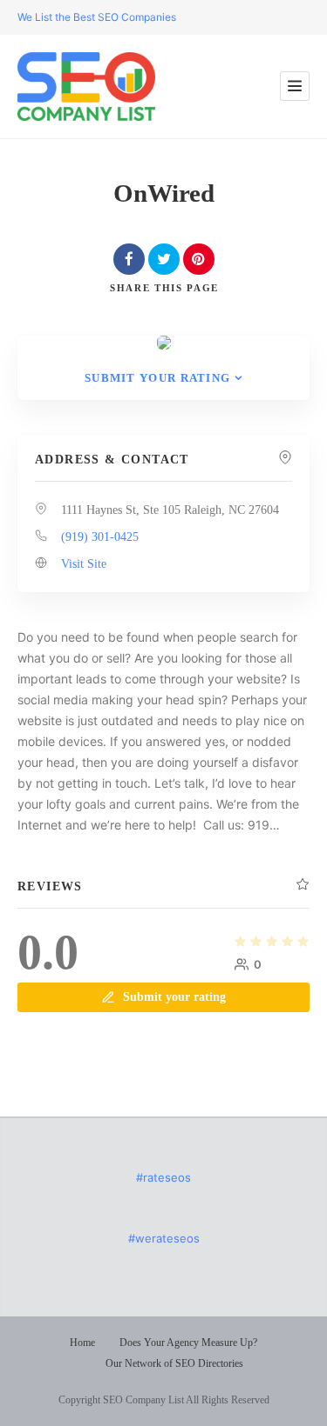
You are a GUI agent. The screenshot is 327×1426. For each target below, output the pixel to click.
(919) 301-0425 (100, 536)
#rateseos (163, 1177)
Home (82, 1342)
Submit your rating (157, 377)
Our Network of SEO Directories (174, 1363)
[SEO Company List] (86, 86)
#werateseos (164, 1238)
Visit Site (83, 563)
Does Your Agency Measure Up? (188, 1342)
